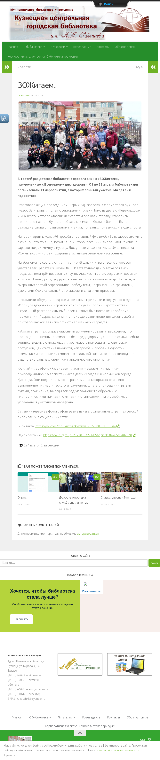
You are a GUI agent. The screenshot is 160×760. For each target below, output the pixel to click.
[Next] (134, 135)
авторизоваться (88, 533)
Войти (108, 4)
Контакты (103, 47)
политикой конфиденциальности (117, 750)
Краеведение (82, 47)
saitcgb (24, 95)
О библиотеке (32, 47)
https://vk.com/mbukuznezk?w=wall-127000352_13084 (75, 426)
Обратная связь (125, 47)
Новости (24, 67)
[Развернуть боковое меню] (7, 67)
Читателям (58, 47)
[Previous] (25, 135)
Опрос (22, 497)
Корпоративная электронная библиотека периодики (43, 56)
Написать (21, 619)
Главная (13, 47)
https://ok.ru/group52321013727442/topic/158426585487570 (87, 435)
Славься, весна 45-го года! (118, 497)
